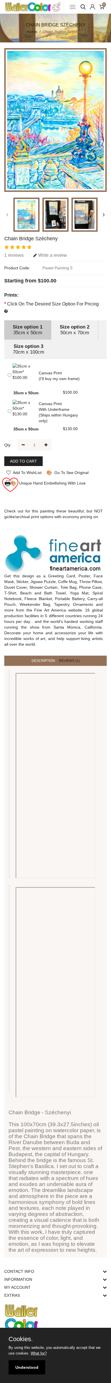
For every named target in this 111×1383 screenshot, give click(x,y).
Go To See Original (67, 472)
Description (43, 661)
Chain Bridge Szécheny (64, 31)
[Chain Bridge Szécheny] (55, 120)
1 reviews (14, 255)
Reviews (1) (69, 661)
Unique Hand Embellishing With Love (45, 483)
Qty (7, 445)
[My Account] (92, 6)
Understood (26, 1367)
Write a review (52, 255)
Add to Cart (23, 461)
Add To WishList (27, 472)
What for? (39, 1353)
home (31, 31)
